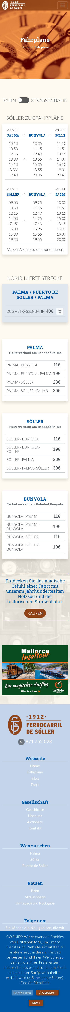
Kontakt (35, 828)
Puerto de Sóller (35, 865)
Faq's (35, 784)
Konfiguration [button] (22, 992)
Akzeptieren (47, 992)
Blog (35, 778)
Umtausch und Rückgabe (35, 903)
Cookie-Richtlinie (35, 982)
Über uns (35, 816)
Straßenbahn (35, 897)
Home (35, 766)
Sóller (35, 859)
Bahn (35, 891)
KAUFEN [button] (35, 613)
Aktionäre (35, 822)
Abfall (36, 1002)
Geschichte (35, 809)
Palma (35, 853)
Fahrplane (35, 772)
